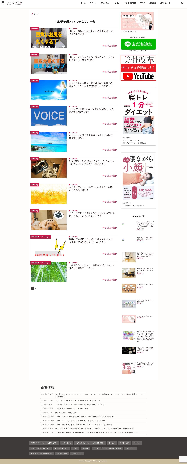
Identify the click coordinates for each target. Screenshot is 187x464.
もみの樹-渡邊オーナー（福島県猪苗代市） (90, 443)
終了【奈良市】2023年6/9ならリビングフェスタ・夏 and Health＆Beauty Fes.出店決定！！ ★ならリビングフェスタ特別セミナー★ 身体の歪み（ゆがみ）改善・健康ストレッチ (145, 336)
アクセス (112, 443)
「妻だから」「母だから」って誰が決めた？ (145, 301)
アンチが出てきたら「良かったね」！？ (145, 285)
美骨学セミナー (62, 453)
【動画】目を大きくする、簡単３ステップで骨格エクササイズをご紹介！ (91, 58)
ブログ (142, 3)
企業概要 (152, 3)
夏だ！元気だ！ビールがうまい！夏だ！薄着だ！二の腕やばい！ (90, 188)
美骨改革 (89, 461)
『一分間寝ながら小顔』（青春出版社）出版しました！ (145, 363)
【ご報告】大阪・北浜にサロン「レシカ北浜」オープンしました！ (145, 270)
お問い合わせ (165, 3)
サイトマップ (124, 443)
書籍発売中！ (127, 138)
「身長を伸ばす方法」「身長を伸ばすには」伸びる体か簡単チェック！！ (91, 266)
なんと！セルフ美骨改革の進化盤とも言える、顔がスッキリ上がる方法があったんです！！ (91, 84)
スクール (93, 3)
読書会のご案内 (77, 453)
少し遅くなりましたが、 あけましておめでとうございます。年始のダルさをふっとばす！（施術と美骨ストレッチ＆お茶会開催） (145, 225)
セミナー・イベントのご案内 (125, 3)
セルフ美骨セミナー (61, 448)
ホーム (83, 3)
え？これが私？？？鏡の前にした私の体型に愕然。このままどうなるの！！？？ (91, 214)
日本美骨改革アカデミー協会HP (41, 453)
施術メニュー (105, 3)
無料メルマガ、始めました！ (145, 316)
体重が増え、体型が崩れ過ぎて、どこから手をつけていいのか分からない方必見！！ (91, 162)
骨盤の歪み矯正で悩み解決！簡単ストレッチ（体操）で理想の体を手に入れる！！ (90, 240)
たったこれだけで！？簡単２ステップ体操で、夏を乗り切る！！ (91, 136)
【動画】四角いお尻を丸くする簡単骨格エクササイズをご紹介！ (91, 32)
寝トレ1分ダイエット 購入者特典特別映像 (107, 448)
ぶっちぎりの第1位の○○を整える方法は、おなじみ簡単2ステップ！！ (91, 110)
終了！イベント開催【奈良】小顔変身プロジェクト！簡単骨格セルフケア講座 (145, 349)
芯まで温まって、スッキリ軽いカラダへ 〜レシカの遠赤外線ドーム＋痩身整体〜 (145, 254)
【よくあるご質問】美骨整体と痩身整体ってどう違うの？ (145, 238)
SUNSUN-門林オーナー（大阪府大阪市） (44, 443)
